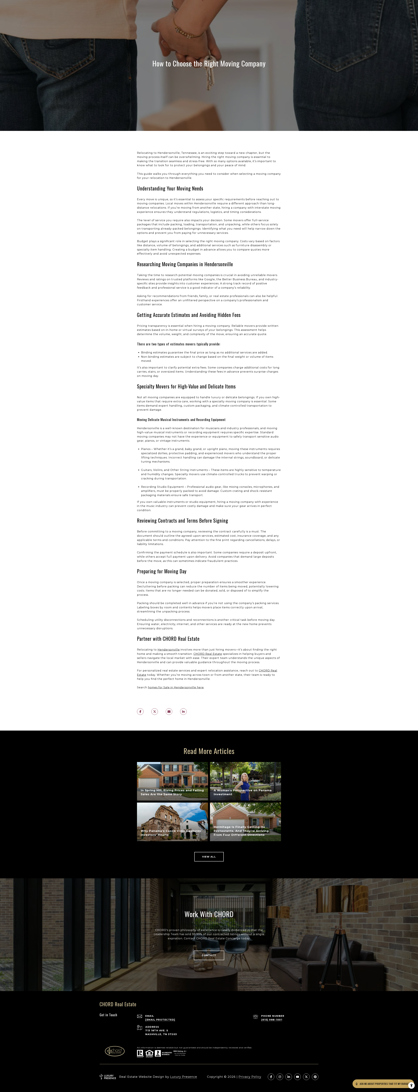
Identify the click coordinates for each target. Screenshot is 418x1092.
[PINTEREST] (315, 1077)
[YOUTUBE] (297, 1077)
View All (209, 856)
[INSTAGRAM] (280, 1077)
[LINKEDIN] (288, 1077)
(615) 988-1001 (271, 1019)
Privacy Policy (250, 1077)
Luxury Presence (183, 1077)
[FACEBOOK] (271, 1077)
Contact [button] (209, 955)
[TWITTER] (306, 1077)
